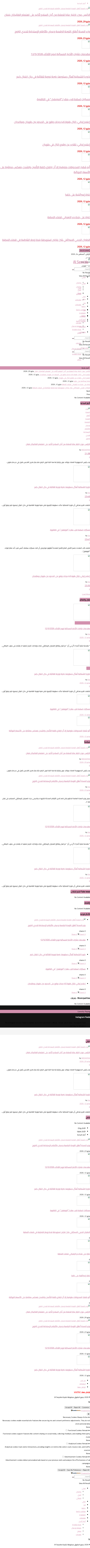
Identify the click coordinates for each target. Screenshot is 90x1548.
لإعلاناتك (82, 1383)
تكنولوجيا (82, 326)
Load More (86, 594)
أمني (79, 290)
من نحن (83, 1380)
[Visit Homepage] (81, 261)
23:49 (87, 496)
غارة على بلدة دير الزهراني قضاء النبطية (68, 217)
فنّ (84, 303)
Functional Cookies (75, 1430)
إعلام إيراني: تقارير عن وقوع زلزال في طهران (66, 144)
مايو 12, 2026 (85, 637)
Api (89, 492)
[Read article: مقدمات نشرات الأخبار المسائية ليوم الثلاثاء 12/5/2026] (45, 612)
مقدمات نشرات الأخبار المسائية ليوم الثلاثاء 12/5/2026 (60, 54)
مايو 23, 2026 (85, 790)
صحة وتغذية (76, 354)
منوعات (78, 343)
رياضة (84, 306)
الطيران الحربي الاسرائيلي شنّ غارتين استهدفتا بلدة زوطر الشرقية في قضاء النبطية (46, 239)
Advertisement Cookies (73, 1456)
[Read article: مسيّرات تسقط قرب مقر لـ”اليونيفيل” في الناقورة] (87, 517)
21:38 (87, 453)
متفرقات (78, 304)
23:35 (87, 585)
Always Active (82, 1417)
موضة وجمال (76, 348)
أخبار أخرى (82, 319)
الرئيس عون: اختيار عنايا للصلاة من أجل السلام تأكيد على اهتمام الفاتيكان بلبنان (47, 14)
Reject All (77, 1407)
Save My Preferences (74, 1470)
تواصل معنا (81, 1387)
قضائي (78, 293)
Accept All (68, 1407)
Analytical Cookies (75, 1443)
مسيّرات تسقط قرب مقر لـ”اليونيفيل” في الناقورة (63, 99)
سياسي (78, 282)
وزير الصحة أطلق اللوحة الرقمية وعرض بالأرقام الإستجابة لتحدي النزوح (52, 31)
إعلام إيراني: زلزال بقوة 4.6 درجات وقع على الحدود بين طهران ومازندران (52, 121)
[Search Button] (73, 269)
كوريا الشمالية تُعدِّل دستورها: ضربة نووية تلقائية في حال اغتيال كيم (53, 76)
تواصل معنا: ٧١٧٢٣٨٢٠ (82, 1392)
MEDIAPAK (86, 449)
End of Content (84, 250)
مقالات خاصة (81, 309)
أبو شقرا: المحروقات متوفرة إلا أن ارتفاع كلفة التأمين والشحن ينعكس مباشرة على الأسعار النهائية (49, 731)
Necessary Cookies (70, 1417)
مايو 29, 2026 (85, 762)
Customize (85, 1407)
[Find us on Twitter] (89, 277)
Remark (85, 1430)
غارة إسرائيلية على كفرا (77, 194)
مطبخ (79, 332)
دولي (84, 299)
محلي (84, 277)
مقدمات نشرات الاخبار (82, 623)
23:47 (87, 539)
